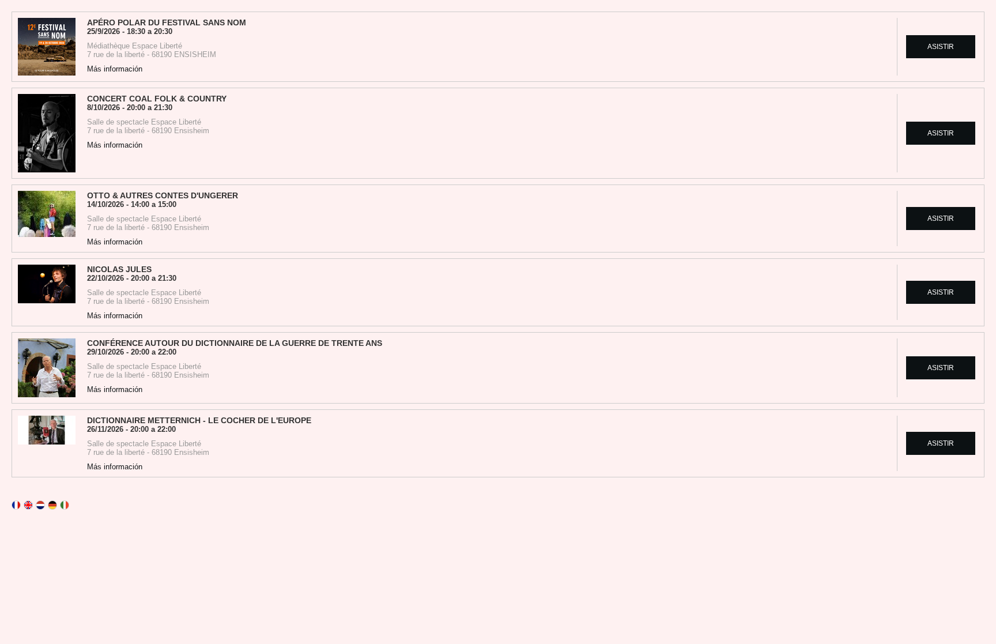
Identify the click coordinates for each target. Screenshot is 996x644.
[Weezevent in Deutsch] (52, 505)
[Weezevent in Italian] (64, 505)
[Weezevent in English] (28, 505)
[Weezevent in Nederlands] (40, 505)
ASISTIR (940, 47)
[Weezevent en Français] (16, 505)
